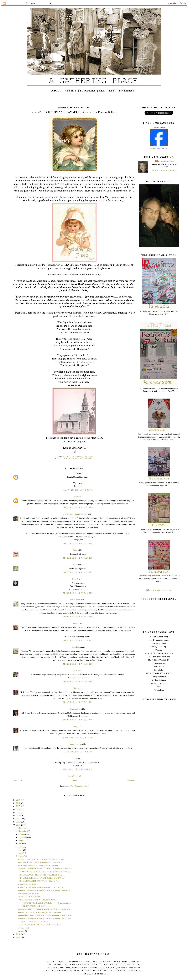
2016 (18, 809)
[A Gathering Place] (159, 145)
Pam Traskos (75, 709)
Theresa (75, 623)
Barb (75, 564)
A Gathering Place (158, 127)
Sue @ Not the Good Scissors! (75, 514)
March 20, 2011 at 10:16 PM (78, 737)
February (22, 927)
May (21, 849)
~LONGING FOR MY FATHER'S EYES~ (34, 921)
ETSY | (113, 90)
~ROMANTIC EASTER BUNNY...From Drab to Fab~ (39, 881)
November (23, 831)
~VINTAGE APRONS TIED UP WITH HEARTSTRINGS (40, 874)
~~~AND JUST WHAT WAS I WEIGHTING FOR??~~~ (39, 912)
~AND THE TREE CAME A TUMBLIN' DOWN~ (37, 899)
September (23, 837)
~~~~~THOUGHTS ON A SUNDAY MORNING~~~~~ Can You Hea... (45, 918)
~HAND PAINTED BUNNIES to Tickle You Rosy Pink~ (40, 924)
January (22, 931)
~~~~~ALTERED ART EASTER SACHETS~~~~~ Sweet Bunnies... (44, 902)
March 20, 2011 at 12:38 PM (78, 490)
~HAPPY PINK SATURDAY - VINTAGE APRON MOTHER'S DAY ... (45, 871)
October (22, 834)
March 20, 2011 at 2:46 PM (77, 593)
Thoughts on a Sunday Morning (78, 458)
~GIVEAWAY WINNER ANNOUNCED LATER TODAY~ (40, 887)
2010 (18, 934)
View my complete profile (165, 170)
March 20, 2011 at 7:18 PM (77, 664)
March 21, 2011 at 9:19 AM (78, 769)
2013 (18, 818)
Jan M (75, 670)
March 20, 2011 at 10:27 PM (78, 751)
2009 (18, 937)
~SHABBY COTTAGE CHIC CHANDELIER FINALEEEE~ (41, 859)
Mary (75, 688)
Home (74, 780)
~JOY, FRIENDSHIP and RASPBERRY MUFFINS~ (38, 865)
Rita (75, 496)
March (21, 856)
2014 (18, 815)
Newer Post (17, 780)
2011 (18, 825)
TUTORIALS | (89, 90)
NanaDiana (75, 647)
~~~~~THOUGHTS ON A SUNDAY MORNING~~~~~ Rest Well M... (45, 868)
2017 (18, 806)
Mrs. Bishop (75, 599)
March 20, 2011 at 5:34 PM (77, 640)
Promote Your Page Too (158, 148)
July (20, 843)
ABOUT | (57, 90)
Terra (75, 550)
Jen (75, 473)
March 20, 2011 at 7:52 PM (77, 702)
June (21, 846)
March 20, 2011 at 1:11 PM (77, 507)
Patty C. (75, 579)
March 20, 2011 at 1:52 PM (77, 572)
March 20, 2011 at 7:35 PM (77, 681)
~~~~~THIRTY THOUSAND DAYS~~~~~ (34, 906)
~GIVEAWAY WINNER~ (28, 884)
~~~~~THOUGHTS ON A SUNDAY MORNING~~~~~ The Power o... (45, 890)
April (21, 853)
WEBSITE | (71, 90)
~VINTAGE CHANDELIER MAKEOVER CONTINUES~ (40, 862)
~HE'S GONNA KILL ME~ (28, 893)
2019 (18, 800)
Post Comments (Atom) (80, 786)
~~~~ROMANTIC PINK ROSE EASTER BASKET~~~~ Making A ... (45, 909)
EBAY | (103, 90)
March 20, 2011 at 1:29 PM (77, 558)
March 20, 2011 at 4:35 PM (77, 616)
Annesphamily (75, 744)
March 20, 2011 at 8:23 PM (77, 719)
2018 (18, 803)
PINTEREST (126, 90)
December (23, 828)
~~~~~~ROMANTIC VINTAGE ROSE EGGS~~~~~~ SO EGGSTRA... (45, 915)
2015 (18, 812)
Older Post (131, 780)
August (22, 840)
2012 (18, 821)
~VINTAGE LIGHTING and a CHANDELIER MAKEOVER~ (41, 878)
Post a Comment (74, 775)
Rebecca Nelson (166, 161)
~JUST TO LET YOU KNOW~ (29, 896)
